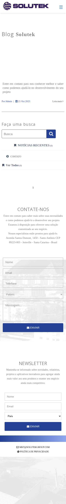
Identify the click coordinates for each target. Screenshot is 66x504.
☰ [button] (61, 7)
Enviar (34, 327)
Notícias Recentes (35, 145)
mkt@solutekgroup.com (34, 447)
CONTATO (15, 156)
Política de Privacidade (34, 451)
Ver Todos (13, 165)
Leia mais (57, 101)
